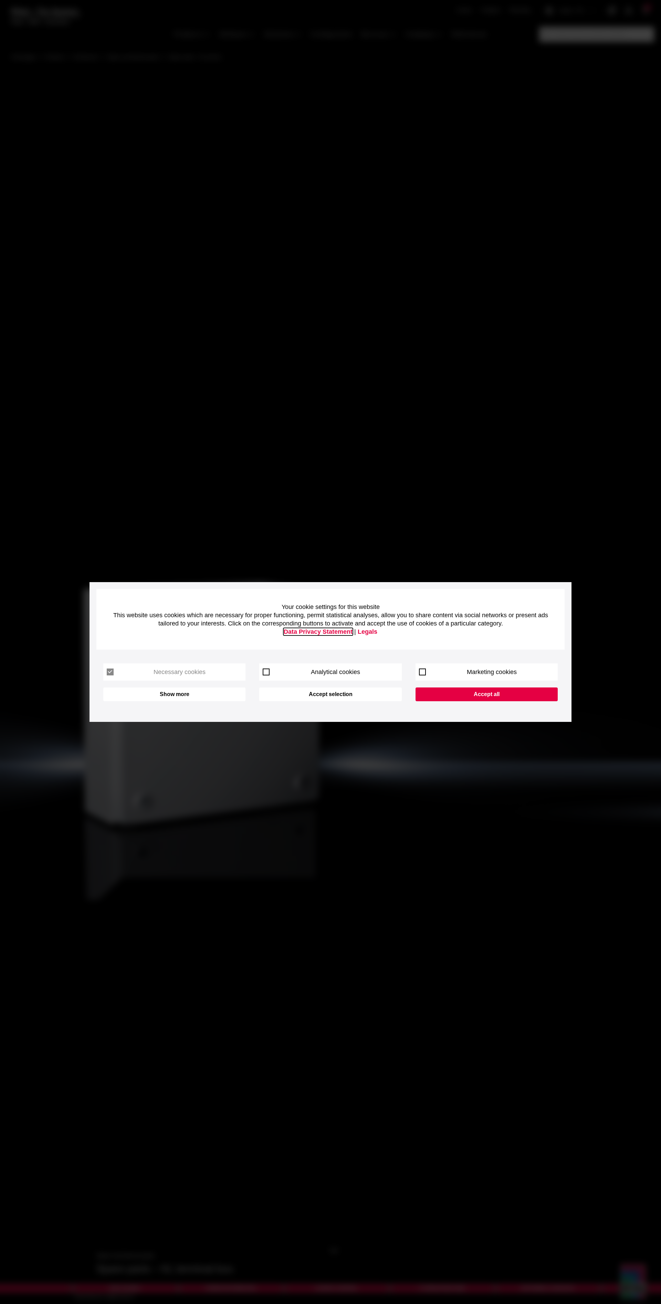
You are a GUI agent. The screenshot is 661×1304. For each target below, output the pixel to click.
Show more (174, 694)
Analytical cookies (335, 672)
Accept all (487, 694)
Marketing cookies (492, 672)
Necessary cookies (180, 672)
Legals (367, 631)
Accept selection (331, 694)
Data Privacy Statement (318, 631)
